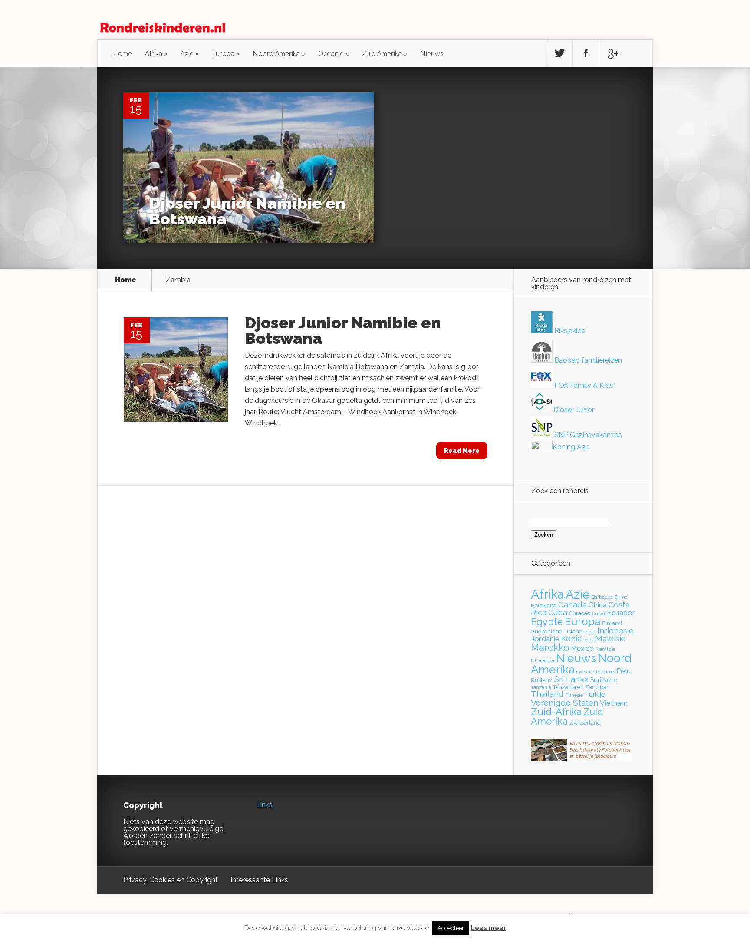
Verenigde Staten (564, 702)
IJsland (573, 631)
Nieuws (432, 53)
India (589, 631)
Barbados (602, 597)
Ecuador (621, 612)
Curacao (579, 613)
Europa (223, 53)
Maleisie (610, 638)
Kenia (571, 638)
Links (264, 805)
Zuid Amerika (382, 53)
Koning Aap (571, 447)
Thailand (547, 694)
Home (122, 53)
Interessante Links (259, 880)
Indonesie (615, 630)
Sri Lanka (571, 679)
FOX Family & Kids (583, 385)
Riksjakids (569, 331)
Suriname (603, 679)
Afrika (153, 53)
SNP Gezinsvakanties (587, 435)
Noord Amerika (276, 53)
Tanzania (541, 687)
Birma (621, 597)
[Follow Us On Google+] (612, 53)
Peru (623, 671)
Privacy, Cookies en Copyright (170, 880)
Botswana (543, 605)
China (598, 604)
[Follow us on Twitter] (559, 53)
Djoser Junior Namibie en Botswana (247, 211)
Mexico (582, 648)
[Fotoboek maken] (581, 759)
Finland (612, 623)
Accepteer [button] (451, 928)
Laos (588, 639)
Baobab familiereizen (587, 360)
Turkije (595, 694)
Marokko (550, 647)
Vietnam (614, 703)
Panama (605, 671)
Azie (187, 53)
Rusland (542, 680)
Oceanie (331, 53)
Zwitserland (585, 722)
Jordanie (545, 638)
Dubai (598, 613)
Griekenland (546, 631)
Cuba (557, 612)
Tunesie (574, 695)
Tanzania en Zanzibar (581, 687)
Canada (572, 604)
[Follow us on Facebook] (586, 53)
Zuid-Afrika (556, 711)
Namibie (605, 649)
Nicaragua (542, 660)
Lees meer (488, 928)
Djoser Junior (573, 410)
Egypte (547, 621)
